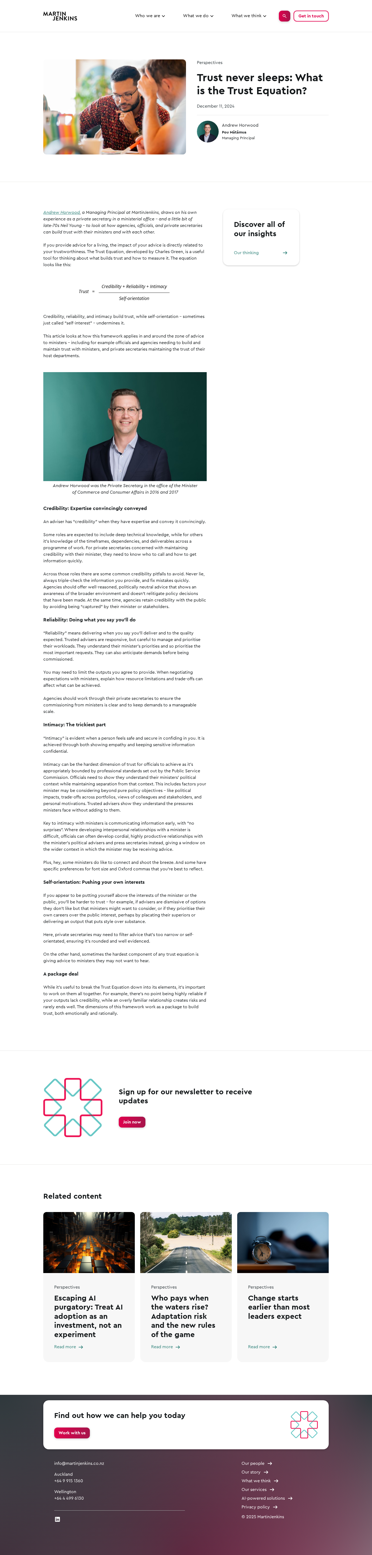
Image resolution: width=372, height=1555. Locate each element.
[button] (150, 16)
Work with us (72, 1433)
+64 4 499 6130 (69, 1498)
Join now (132, 1122)
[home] (60, 16)
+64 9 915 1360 (68, 1481)
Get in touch (311, 16)
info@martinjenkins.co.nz (79, 1463)
